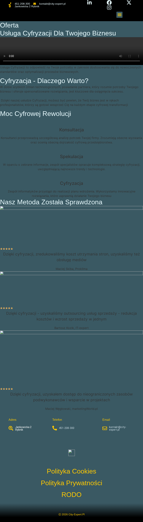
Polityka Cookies (71, 471)
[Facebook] (109, 2)
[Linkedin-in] (89, 2)
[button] (119, 15)
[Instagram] (109, 7)
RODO (71, 494)
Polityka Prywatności (71, 483)
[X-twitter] (128, 2)
